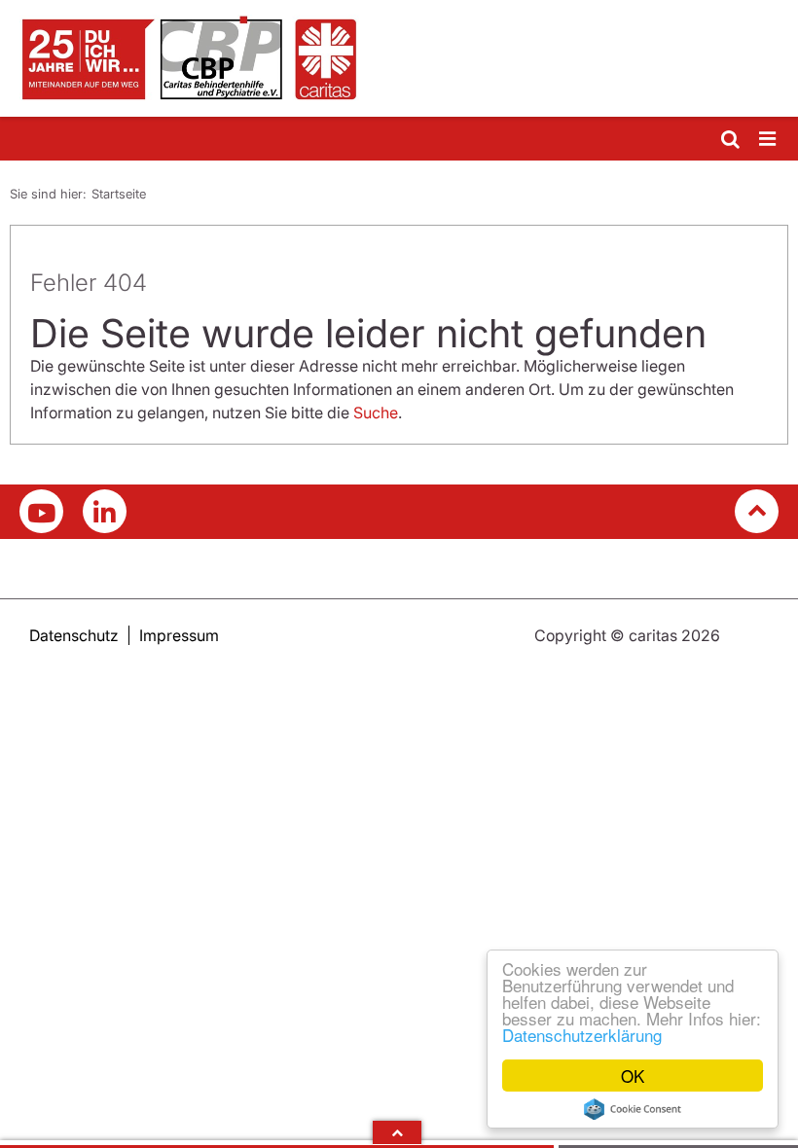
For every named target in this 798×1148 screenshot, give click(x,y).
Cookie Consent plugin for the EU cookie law (632, 1109)
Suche (375, 412)
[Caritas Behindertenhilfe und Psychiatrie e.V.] (399, 58)
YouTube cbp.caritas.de (41, 511)
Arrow (397, 1132)
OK (632, 1075)
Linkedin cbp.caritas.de (105, 511)
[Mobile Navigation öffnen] (769, 139)
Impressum (179, 635)
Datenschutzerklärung (582, 1034)
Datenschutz (74, 635)
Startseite (118, 193)
